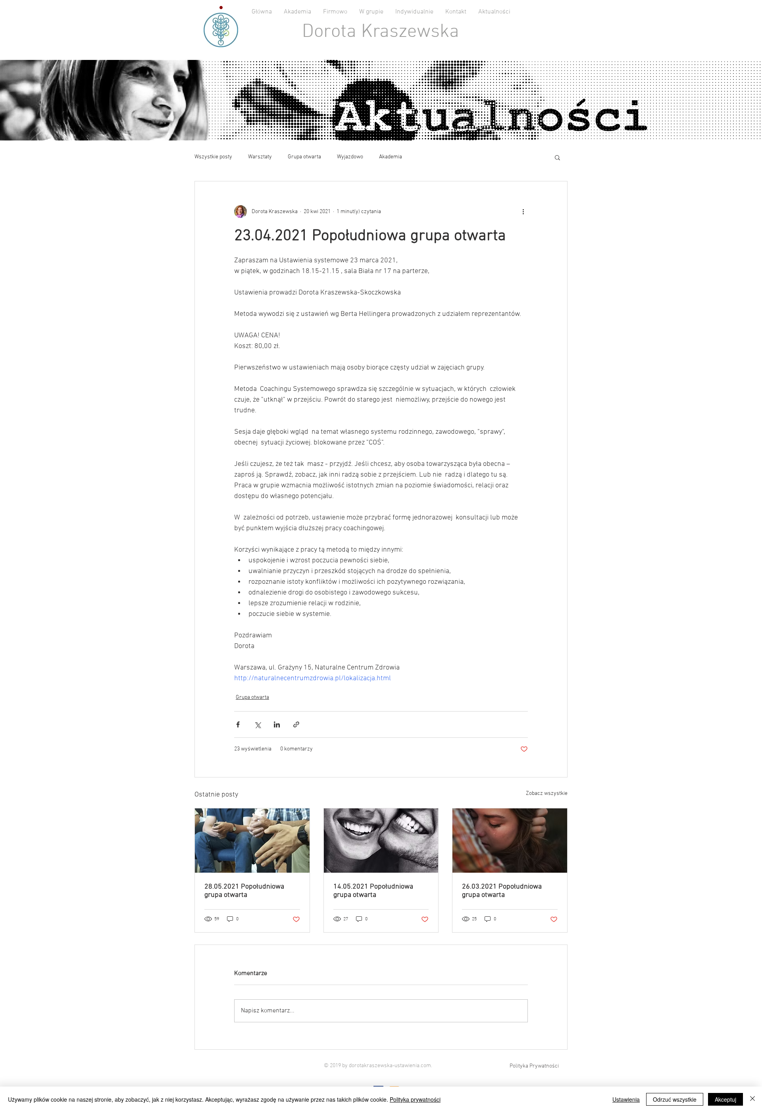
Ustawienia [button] (626, 1099)
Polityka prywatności (415, 1099)
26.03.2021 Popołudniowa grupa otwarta (502, 891)
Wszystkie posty (213, 157)
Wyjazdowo (350, 157)
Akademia (390, 157)
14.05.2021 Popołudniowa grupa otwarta (373, 891)
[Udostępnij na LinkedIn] (277, 724)
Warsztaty (260, 157)
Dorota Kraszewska (380, 32)
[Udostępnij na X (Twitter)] (257, 724)
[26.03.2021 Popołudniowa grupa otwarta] (509, 840)
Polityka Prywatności (534, 1066)
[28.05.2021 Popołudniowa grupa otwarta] (252, 840)
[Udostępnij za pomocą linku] (296, 724)
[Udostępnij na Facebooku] (238, 724)
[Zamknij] (752, 1099)
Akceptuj (725, 1099)
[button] (557, 157)
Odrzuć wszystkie (675, 1099)
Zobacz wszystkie (547, 793)
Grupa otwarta (304, 157)
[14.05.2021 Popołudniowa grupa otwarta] (381, 840)
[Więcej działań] (523, 211)
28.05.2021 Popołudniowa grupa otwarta (244, 891)
